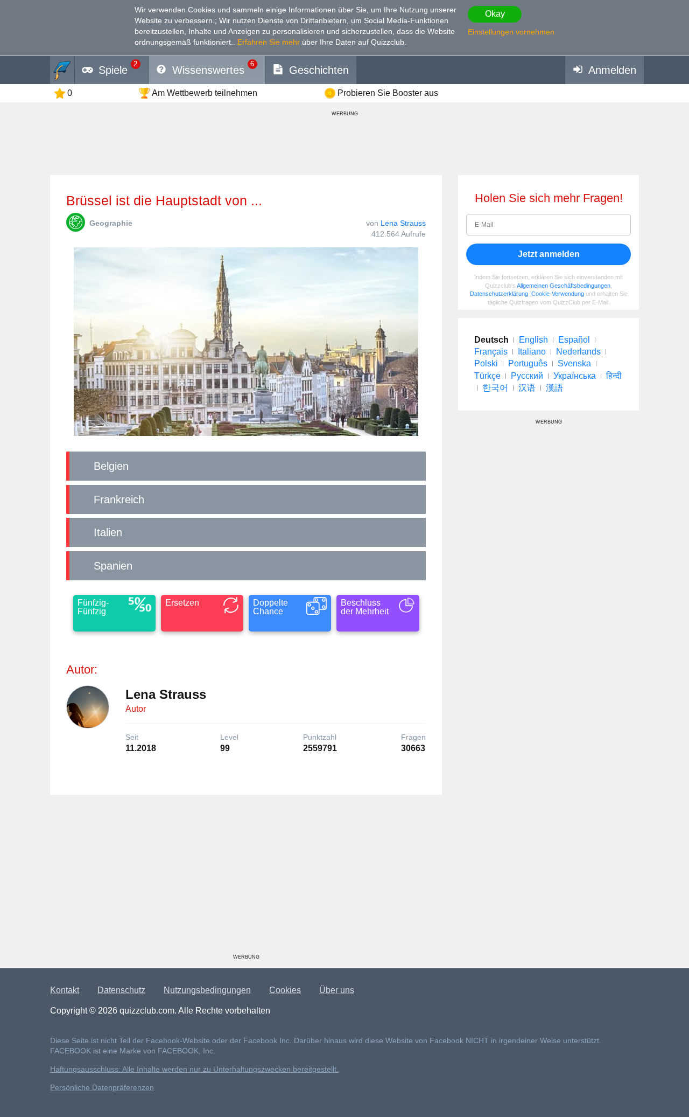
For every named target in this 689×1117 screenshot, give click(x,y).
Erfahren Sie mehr (268, 42)
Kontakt (64, 990)
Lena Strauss (403, 223)
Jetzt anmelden (549, 254)
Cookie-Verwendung (557, 293)
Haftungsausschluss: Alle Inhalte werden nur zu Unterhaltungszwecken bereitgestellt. (194, 1069)
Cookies (285, 990)
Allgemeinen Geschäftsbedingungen (563, 285)
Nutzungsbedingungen (207, 990)
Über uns (336, 990)
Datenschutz (121, 990)
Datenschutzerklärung (499, 293)
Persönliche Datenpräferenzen (102, 1088)
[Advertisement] (246, 878)
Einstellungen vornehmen (511, 31)
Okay (495, 13)
